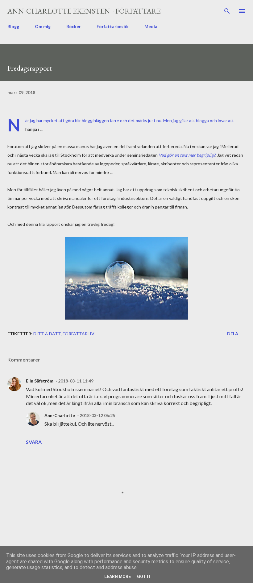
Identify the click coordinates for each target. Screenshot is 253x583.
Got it (144, 576)
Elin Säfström (39, 380)
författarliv (78, 333)
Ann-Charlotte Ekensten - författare (84, 11)
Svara (34, 442)
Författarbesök (113, 26)
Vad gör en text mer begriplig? (187, 155)
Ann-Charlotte (59, 415)
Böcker (73, 26)
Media (150, 26)
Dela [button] (232, 333)
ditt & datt (47, 333)
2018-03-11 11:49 (75, 380)
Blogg (13, 26)
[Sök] (227, 11)
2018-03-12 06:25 (97, 415)
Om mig (43, 26)
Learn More (117, 576)
